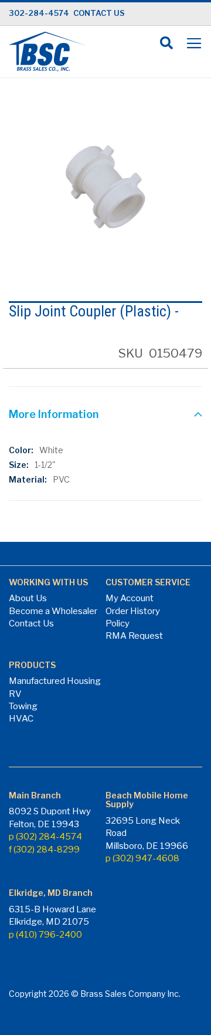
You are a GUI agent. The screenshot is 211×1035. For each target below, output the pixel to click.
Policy (118, 623)
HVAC (21, 718)
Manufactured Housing (55, 681)
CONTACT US (99, 13)
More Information (53, 414)
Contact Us (31, 623)
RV (15, 694)
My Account (130, 598)
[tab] (105, 416)
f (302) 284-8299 (44, 849)
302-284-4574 (39, 13)
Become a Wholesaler (53, 611)
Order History (133, 611)
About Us (28, 598)
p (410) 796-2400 (45, 934)
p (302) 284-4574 (45, 836)
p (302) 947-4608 (142, 858)
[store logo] (47, 52)
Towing (23, 706)
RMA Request (134, 636)
